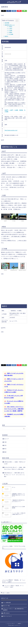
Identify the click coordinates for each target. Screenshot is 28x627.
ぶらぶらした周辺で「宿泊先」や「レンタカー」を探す (14, 586)
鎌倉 (5, 452)
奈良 (5, 445)
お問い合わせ (6, 613)
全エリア (6, 438)
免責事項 (19, 623)
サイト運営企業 (7, 602)
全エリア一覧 (6, 605)
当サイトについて (7, 616)
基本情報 (7, 22)
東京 (5, 448)
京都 (5, 442)
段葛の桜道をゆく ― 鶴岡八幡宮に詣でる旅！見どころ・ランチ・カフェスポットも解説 (14, 474)
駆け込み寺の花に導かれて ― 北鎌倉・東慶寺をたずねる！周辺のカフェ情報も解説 (14, 468)
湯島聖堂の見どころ (10, 25)
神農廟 (10, 32)
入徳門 (10, 28)
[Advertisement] (14, 289)
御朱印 (6, 36)
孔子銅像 (11, 34)
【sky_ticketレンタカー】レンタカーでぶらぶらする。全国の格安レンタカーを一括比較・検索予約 (14, 408)
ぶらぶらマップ (14, 2)
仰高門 (10, 26)
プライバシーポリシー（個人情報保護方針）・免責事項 (14, 609)
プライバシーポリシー (11, 623)
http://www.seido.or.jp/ (11, 130)
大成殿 (10, 30)
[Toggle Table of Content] (16, 21)
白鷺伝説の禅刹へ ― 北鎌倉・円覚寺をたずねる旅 (14, 462)
